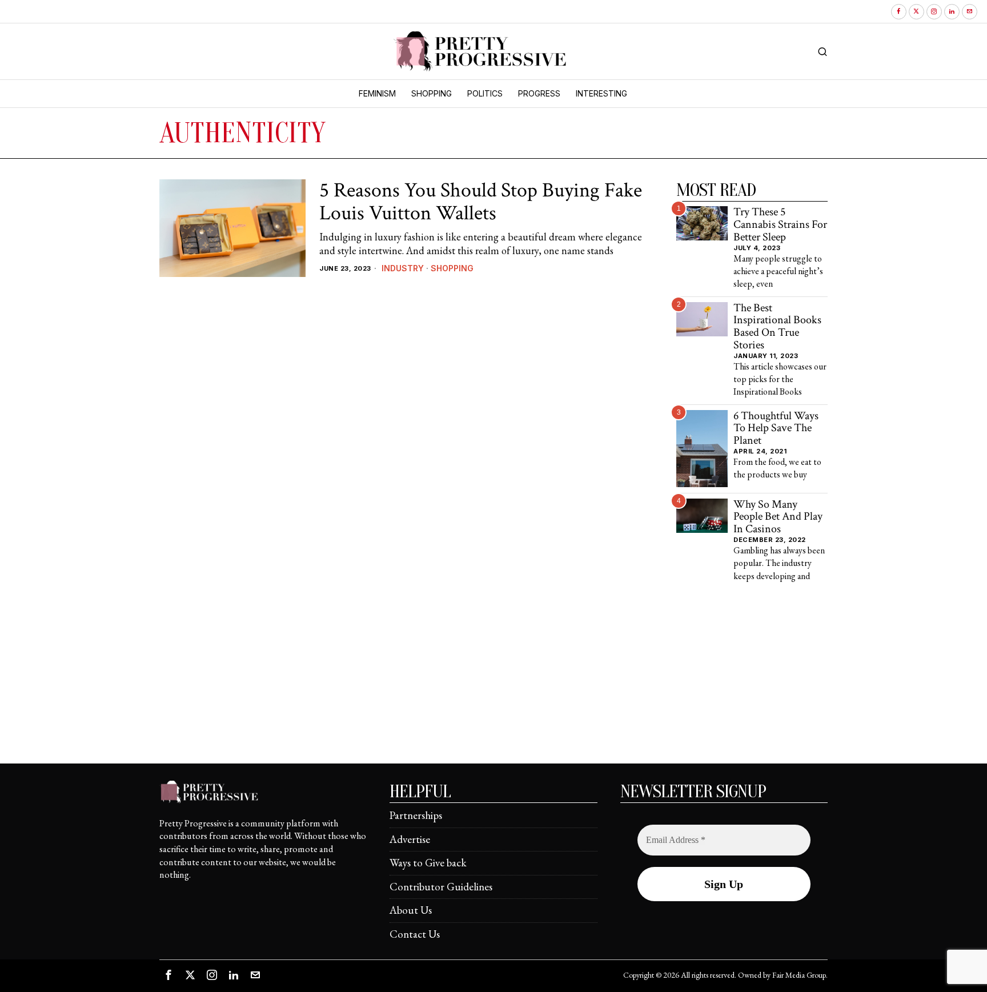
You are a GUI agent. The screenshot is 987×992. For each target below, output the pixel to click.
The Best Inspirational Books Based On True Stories (777, 327)
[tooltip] (898, 11)
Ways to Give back (428, 863)
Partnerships (416, 815)
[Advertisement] (493, 683)
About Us (411, 910)
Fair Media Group (799, 975)
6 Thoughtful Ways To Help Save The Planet (776, 428)
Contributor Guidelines (441, 886)
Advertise (410, 839)
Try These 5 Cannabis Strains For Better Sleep (780, 224)
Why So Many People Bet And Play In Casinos (777, 517)
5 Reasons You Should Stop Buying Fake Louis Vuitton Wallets (480, 201)
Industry (403, 268)
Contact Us (415, 934)
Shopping (452, 268)
